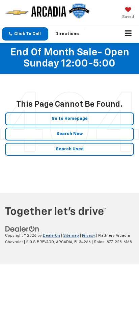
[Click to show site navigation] (128, 34)
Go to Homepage (70, 119)
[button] (25, 34)
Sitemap (71, 235)
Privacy (88, 235)
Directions (67, 34)
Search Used (70, 149)
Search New (69, 134)
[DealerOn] (22, 229)
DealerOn (51, 235)
